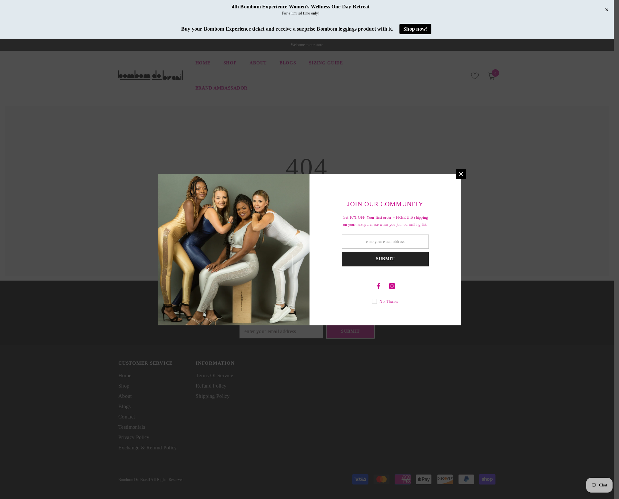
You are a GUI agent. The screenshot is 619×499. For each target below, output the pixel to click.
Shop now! (415, 29)
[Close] (461, 174)
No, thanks (388, 301)
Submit (385, 258)
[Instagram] (392, 286)
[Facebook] (378, 286)
